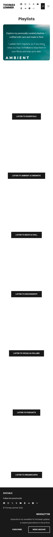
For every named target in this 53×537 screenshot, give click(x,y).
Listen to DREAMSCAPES (26, 475)
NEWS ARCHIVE (39, 529)
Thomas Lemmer (9, 6)
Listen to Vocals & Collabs (26, 353)
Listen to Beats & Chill (26, 235)
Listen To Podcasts (26, 412)
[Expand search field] (43, 6)
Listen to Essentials (26, 116)
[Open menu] (48, 6)
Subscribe (17, 529)
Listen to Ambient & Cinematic (26, 176)
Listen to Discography (26, 294)
